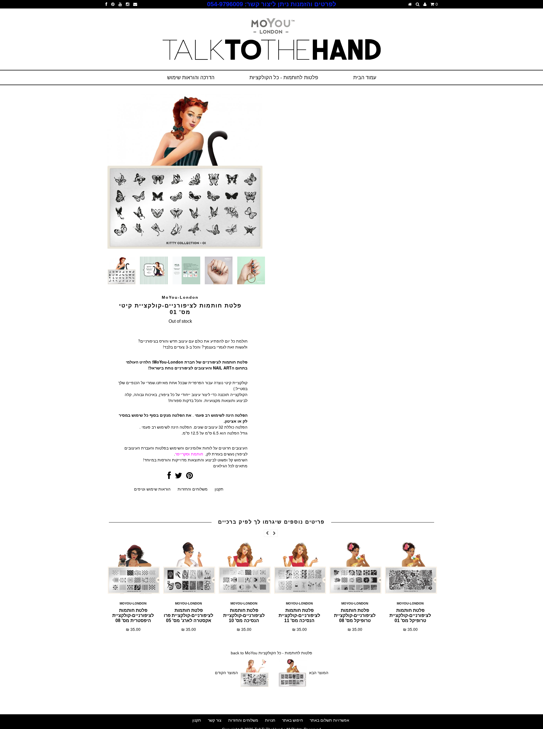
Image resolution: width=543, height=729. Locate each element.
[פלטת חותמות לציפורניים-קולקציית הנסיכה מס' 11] (300, 593)
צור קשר (214, 720)
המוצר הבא (318, 672)
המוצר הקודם (226, 672)
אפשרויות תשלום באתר (329, 720)
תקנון (219, 489)
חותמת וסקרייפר (189, 454)
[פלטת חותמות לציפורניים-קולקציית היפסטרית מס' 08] (133, 593)
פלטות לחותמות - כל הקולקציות (283, 77)
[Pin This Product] (189, 477)
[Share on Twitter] (178, 477)
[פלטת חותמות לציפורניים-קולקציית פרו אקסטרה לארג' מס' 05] (189, 593)
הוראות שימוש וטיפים (152, 489)
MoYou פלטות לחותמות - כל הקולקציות (278, 653)
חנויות (270, 720)
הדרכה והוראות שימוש (190, 77)
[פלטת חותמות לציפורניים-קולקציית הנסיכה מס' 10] (244, 593)
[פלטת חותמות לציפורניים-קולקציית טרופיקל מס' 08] (355, 593)
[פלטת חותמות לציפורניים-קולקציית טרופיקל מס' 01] (411, 593)
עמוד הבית (364, 77)
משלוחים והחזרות (193, 489)
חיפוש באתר (292, 720)
